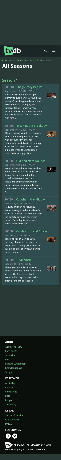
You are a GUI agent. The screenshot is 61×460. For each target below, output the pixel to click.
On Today (10, 383)
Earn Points (11, 350)
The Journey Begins (29, 87)
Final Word (23, 260)
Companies (11, 391)
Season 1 (10, 80)
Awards (9, 387)
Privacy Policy (12, 419)
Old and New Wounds (30, 161)
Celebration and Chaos (31, 231)
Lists (7, 395)
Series (11, 60)
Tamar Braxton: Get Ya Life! (27, 60)
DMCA (8, 423)
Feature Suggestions (16, 363)
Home (4, 60)
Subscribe (10, 355)
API (7, 359)
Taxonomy (10, 404)
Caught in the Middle (30, 199)
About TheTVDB (13, 346)
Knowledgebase (13, 367)
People (9, 400)
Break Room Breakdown (32, 126)
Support (9, 372)
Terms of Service (14, 415)
